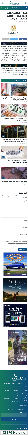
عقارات (7, 396)
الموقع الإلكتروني (23, 234)
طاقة (7, 393)
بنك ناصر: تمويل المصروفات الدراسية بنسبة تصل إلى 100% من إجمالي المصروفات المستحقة (15, 140)
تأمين (16, 396)
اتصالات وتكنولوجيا (24, 397)
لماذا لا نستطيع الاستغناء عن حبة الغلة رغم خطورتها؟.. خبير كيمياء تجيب (16, 161)
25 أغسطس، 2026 (22, 143)
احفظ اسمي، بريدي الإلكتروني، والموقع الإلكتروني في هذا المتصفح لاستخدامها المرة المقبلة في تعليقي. (15, 243)
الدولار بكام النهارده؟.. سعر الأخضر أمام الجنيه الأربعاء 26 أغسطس (15, 119)
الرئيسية (25, 8)
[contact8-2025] (15, 264)
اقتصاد (25, 401)
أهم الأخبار (14, 8)
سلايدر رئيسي (15, 401)
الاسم (25, 220)
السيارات (16, 390)
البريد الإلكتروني (23, 227)
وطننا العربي (6, 399)
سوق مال (7, 8)
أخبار (20, 8)
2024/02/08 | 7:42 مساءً (21, 22)
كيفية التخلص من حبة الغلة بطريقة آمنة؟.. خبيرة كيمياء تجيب (14, 182)
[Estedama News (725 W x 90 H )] (14, 43)
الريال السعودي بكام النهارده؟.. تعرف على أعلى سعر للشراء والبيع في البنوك (15, 99)
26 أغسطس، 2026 (22, 101)
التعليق (25, 201)
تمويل (16, 399)
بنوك (3, 94)
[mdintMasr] (15, 290)
